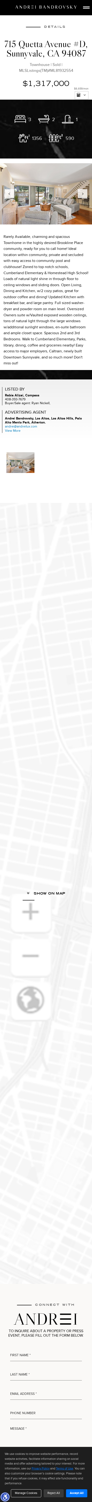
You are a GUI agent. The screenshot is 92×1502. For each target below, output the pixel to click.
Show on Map (49, 893)
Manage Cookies (26, 1493)
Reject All (53, 1493)
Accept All (77, 1493)
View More (13, 431)
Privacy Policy (41, 1468)
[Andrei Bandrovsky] (46, 7)
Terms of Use (64, 1468)
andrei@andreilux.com (21, 426)
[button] (5, 1497)
